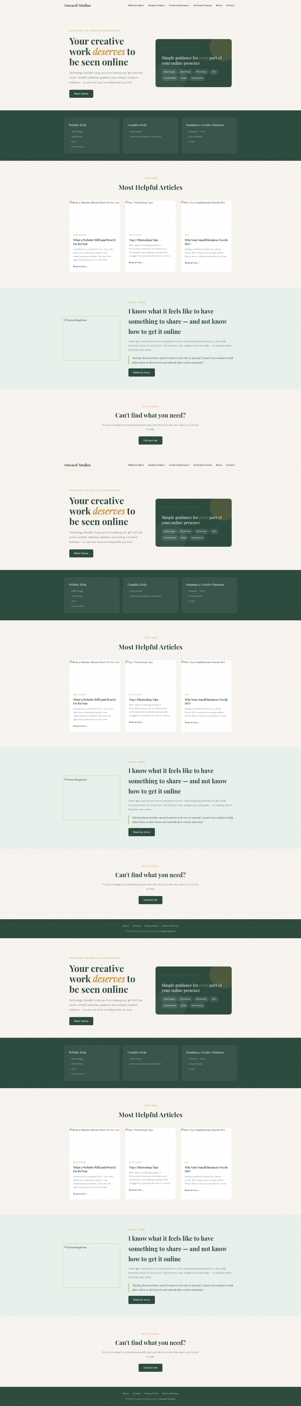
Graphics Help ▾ (156, 5)
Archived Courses (203, 5)
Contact (230, 5)
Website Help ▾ (136, 5)
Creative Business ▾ (179, 5)
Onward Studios (77, 5)
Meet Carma (81, 93)
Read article (79, 266)
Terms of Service (170, 926)
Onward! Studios (167, 931)
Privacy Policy (151, 926)
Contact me (150, 440)
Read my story (141, 372)
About (219, 5)
